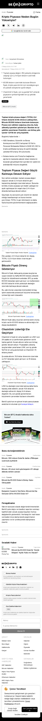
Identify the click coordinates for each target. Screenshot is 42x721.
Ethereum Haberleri (8, 677)
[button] (21, 575)
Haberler (27, 641)
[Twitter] (8, 25)
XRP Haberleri (6, 665)
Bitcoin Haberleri (7, 668)
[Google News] (20, 567)
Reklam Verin (6, 641)
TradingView (33, 252)
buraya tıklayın (27, 404)
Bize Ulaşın (5, 644)
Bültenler (27, 654)
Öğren (26, 644)
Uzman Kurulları (29, 650)
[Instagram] (23, 25)
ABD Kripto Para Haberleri (7, 681)
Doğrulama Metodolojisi (28, 663)
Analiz (4, 12)
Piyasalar (10, 12)
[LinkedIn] (18, 25)
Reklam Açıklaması (30, 668)
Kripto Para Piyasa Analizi (8, 673)
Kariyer (4, 650)
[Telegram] (13, 25)
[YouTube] (3, 25)
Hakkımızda (6, 647)
